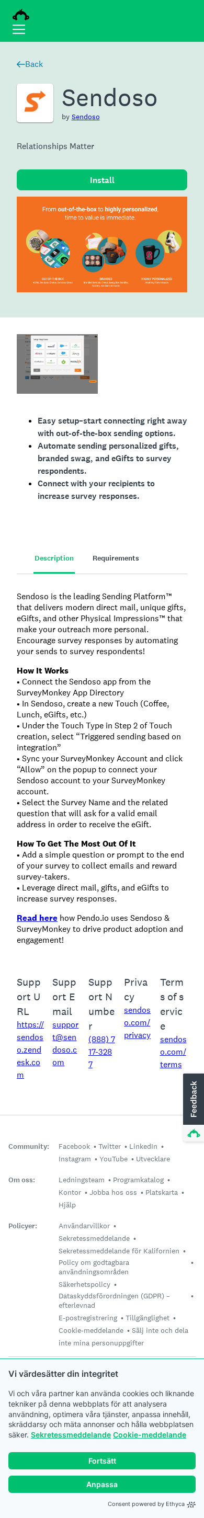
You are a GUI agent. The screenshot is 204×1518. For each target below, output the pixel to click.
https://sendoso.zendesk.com (30, 1049)
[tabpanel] (102, 768)
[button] (192, 1108)
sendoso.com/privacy (137, 1023)
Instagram (75, 1158)
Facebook (74, 1146)
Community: (28, 1146)
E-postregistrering (88, 1317)
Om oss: (21, 1180)
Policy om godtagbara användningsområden (94, 1267)
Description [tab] (54, 558)
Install (102, 180)
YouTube (113, 1158)
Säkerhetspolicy (84, 1284)
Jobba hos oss (113, 1192)
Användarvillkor (84, 1225)
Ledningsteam (82, 1179)
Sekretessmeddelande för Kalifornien (119, 1251)
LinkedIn (143, 1146)
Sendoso (86, 116)
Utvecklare (153, 1158)
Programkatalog (138, 1179)
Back (34, 64)
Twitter (109, 1146)
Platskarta (161, 1192)
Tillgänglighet (147, 1317)
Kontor (70, 1192)
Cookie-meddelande (149, 1434)
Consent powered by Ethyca (146, 1504)
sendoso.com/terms (173, 1052)
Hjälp (67, 1204)
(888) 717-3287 (101, 1052)
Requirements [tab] (116, 558)
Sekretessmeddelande (71, 1434)
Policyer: (22, 1226)
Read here (37, 917)
